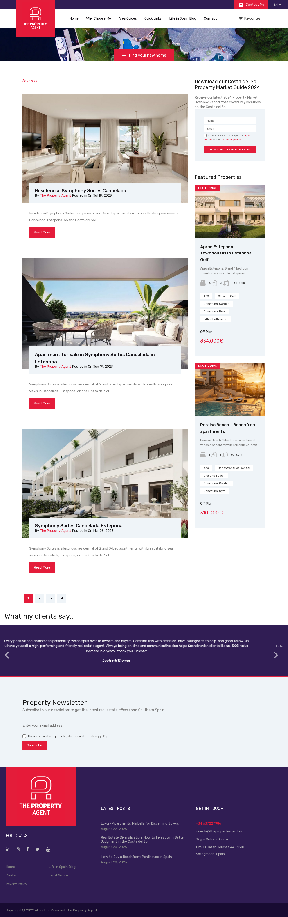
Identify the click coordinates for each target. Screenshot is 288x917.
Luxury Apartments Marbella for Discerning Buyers (140, 823)
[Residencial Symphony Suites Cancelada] (105, 149)
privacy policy (232, 139)
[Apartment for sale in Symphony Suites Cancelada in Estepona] (105, 313)
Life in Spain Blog (182, 18)
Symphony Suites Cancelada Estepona (79, 525)
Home (74, 18)
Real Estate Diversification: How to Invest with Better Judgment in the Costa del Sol (143, 839)
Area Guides (128, 18)
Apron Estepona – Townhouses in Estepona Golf (226, 253)
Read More (42, 232)
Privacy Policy (16, 884)
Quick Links (153, 18)
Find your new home (147, 55)
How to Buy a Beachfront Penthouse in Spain (136, 857)
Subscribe (34, 745)
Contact (210, 18)
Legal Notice (58, 875)
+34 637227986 (208, 823)
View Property (230, 227)
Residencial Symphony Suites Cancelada (80, 190)
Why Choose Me (98, 18)
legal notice (71, 736)
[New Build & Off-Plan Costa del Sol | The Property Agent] (35, 18)
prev (6, 655)
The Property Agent (55, 195)
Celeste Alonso (217, 839)
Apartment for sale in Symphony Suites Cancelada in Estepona (95, 358)
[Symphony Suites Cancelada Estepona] (105, 484)
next (275, 655)
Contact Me (254, 4)
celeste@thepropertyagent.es (219, 831)
